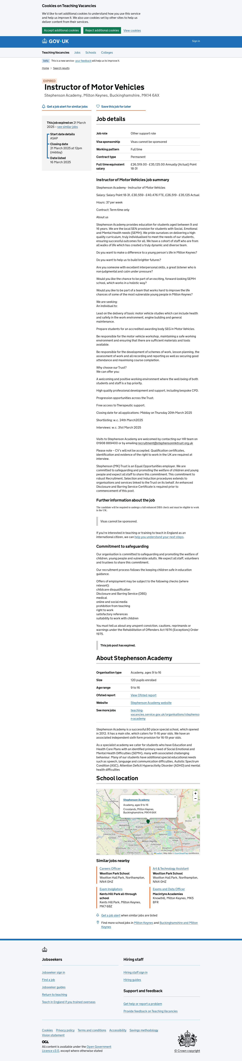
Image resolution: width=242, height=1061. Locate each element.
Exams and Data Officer (169, 889)
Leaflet (159, 853)
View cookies (132, 30)
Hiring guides (132, 980)
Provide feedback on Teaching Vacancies (150, 1011)
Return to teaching (54, 994)
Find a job (48, 980)
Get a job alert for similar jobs (67, 106)
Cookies (47, 1030)
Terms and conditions (92, 1030)
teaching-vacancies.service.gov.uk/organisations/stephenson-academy (165, 714)
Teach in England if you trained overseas (68, 1002)
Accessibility (117, 1030)
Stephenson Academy (136, 799)
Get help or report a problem (142, 1004)
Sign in (196, 41)
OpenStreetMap (181, 853)
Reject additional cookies (102, 30)
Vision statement (53, 1035)
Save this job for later (116, 106)
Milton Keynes (143, 923)
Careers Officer (110, 868)
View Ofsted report (143, 695)
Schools (90, 52)
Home (45, 68)
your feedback (83, 60)
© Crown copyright (187, 1051)
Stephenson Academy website (151, 703)
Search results (61, 68)
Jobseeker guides (54, 987)
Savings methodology (144, 1030)
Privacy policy (65, 1030)
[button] (148, 821)
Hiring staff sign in (135, 972)
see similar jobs (67, 127)
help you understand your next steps (159, 537)
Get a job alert (110, 915)
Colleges (107, 52)
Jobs (77, 52)
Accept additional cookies (61, 30)
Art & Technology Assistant (171, 868)
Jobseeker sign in (53, 972)
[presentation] (148, 822)
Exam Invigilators (111, 889)
